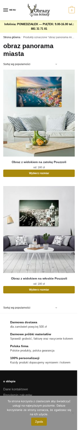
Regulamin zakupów (17, 395)
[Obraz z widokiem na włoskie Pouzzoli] (39, 229)
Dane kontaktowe (15, 389)
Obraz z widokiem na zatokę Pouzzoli (39, 162)
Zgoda (39, 421)
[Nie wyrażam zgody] (72, 413)
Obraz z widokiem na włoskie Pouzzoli (39, 278)
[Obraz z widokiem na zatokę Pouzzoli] (39, 113)
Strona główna (11, 37)
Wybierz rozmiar (39, 173)
